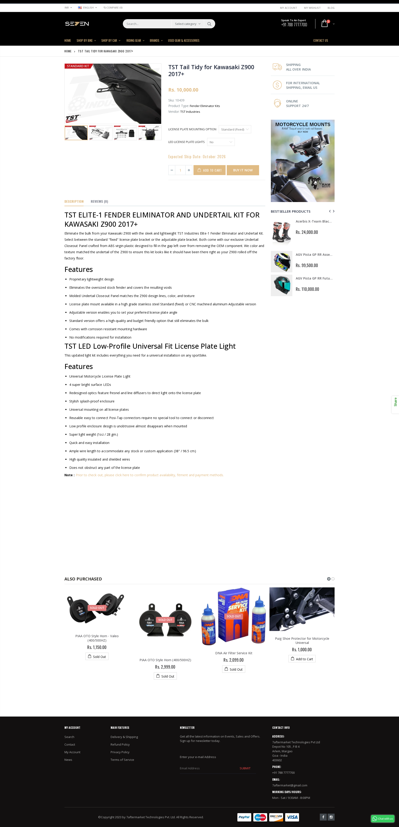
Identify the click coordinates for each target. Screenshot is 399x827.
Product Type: (178, 106)
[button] (329, 579)
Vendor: (174, 111)
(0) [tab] (99, 201)
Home (68, 51)
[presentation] (69, 134)
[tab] (74, 201)
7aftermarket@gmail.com (289, 785)
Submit (245, 768)
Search (209, 23)
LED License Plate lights (186, 142)
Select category (185, 24)
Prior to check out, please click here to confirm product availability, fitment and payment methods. (150, 475)
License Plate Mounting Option (192, 129)
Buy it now (243, 170)
